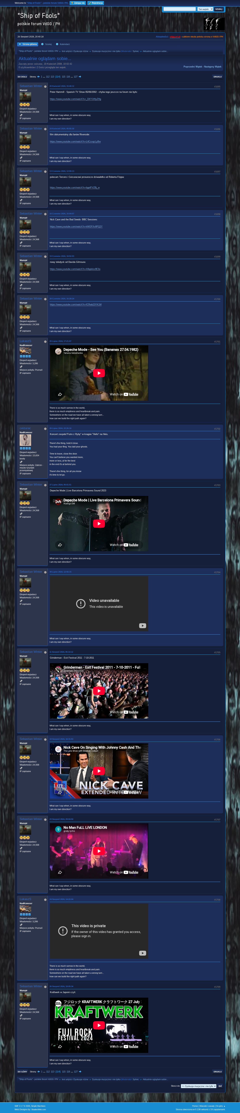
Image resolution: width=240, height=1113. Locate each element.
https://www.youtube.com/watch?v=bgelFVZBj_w (75, 187)
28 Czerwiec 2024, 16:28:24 (62, 299)
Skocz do (175, 1086)
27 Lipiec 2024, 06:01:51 (60, 485)
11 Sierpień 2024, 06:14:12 (61, 652)
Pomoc (195, 1106)
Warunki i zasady (207, 1106)
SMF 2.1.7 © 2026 (22, 1106)
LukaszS (25, 341)
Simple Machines (38, 1106)
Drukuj (218, 77)
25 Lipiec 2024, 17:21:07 (60, 341)
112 (48, 76)
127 (75, 76)
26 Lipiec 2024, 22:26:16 (60, 428)
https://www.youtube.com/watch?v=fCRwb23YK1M (76, 304)
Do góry (22, 1072)
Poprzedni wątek (193, 66)
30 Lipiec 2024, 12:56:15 (60, 572)
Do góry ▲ (220, 1106)
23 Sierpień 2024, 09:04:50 (61, 819)
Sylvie (135, 51)
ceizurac (25, 428)
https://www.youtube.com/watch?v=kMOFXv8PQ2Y (76, 226)
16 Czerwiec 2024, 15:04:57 (62, 214)
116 (68, 76)
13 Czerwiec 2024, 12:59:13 (62, 171)
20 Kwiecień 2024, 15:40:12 (62, 86)
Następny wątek (212, 66)
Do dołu (22, 77)
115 (63, 76)
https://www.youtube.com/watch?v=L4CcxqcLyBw (75, 141)
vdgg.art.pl (175, 36)
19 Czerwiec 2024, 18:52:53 (62, 256)
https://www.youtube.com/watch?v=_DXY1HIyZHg (75, 99)
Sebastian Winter (31, 86)
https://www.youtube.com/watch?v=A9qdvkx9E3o (75, 269)
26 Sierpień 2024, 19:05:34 (61, 986)
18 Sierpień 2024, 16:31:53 (61, 739)
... (44, 76)
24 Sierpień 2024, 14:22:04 (61, 899)
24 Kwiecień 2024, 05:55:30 (62, 129)
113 (52, 76)
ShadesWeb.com (38, 1109)
